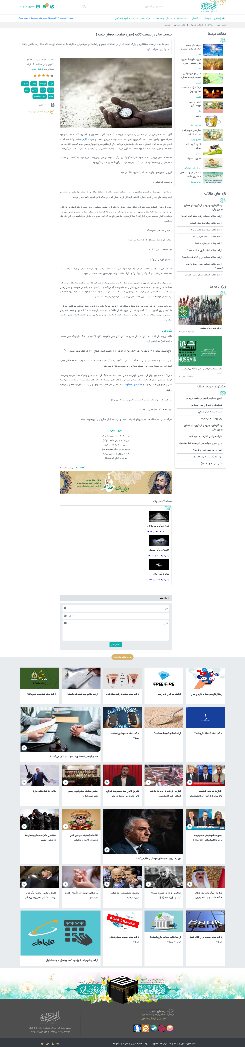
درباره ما (163, 1044)
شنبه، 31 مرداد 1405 (65, 18)
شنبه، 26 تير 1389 (155, 532)
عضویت (30, 6)
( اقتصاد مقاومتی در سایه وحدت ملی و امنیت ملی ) (38, 18)
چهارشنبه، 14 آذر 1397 (159, 580)
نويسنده (43, 83)
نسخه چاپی (44, 105)
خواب (34, 83)
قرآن (26, 89)
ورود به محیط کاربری (139, 1044)
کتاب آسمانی (180, 25)
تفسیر (167, 25)
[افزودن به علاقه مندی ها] (42, 1044)
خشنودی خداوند (133, 384)
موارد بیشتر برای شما (37, 111)
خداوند (25, 83)
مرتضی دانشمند (39, 96)
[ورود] (52, 1044)
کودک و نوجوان (196, 25)
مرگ (51, 83)
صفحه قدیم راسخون (124, 18)
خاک (51, 96)
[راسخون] (213, 11)
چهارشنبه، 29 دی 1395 (158, 556)
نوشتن (34, 89)
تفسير (51, 89)
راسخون (217, 18)
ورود (21, 6)
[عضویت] (47, 1044)
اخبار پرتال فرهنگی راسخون (153, 1019)
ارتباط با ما (174, 1044)
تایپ (84, 139)
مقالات (210, 25)
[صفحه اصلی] (57, 1044)
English (116, 1044)
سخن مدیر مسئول (188, 1044)
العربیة (125, 1044)
